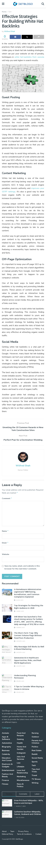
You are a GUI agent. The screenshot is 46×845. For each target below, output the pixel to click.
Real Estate (36, 750)
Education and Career (7, 759)
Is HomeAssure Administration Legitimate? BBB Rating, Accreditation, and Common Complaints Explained (27, 593)
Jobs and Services (21, 757)
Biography (6, 747)
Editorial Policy (7, 834)
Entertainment (8, 770)
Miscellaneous (23, 780)
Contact (38, 834)
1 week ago (19, 611)
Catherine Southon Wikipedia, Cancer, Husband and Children (27, 812)
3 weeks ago (20, 627)
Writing (35, 783)
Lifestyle (20, 766)
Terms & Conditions (24, 834)
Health (20, 743)
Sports (34, 761)
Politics (35, 747)
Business (5, 750)
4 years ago (19, 681)
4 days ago (19, 600)
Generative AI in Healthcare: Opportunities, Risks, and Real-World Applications (28, 660)
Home (4, 12)
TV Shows (36, 779)
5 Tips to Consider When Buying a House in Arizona (29, 687)
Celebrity (6, 754)
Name (5, 531)
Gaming (20, 739)
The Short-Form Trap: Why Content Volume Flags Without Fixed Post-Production (28, 635)
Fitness (5, 784)
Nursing (35, 733)
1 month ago (20, 641)
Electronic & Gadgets (7, 765)
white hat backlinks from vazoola (29, 57)
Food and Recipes (21, 734)
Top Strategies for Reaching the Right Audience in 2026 (28, 606)
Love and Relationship (22, 771)
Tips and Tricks (36, 770)
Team (12, 831)
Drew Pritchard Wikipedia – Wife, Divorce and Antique (28, 801)
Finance (5, 780)
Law (18, 763)
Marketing (21, 776)
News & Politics (20, 785)
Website (5, 554)
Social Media (37, 758)
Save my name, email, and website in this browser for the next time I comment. (22, 567)
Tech (10, 12)
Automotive (7, 743)
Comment (7, 498)
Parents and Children (37, 741)
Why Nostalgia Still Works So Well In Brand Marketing (29, 647)
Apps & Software (6, 738)
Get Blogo (19, 839)
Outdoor (35, 737)
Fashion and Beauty (7, 775)
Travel (34, 775)
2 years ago (19, 692)
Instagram (21, 753)
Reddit (34, 754)
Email (5, 542)
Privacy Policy (23, 831)
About (4, 831)
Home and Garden (21, 748)
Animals (5, 733)
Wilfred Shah (9, 31)
